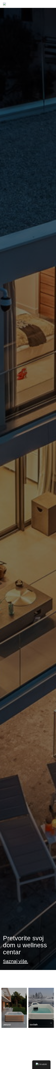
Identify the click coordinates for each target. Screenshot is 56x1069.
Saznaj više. (15, 961)
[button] (51, 3)
